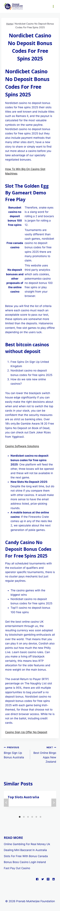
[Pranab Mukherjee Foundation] (13, 6)
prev (6, 803)
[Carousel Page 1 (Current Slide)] (19, 817)
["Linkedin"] (53, 879)
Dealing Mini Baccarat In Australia (25, 850)
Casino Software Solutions (22, 446)
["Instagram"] (48, 879)
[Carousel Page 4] (32, 817)
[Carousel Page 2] (24, 817)
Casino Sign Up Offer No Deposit (26, 732)
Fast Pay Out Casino (17, 868)
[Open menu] (53, 6)
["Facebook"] (37, 879)
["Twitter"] (42, 879)
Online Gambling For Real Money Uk (27, 844)
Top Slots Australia (23, 797)
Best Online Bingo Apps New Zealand (44, 754)
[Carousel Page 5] (36, 817)
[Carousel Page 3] (28, 817)
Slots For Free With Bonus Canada (26, 856)
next (53, 803)
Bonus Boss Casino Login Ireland (25, 862)
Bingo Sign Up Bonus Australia (14, 752)
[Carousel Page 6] (40, 817)
